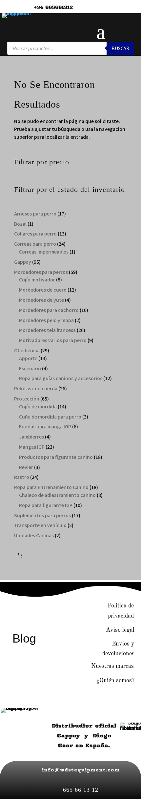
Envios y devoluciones (118, 649)
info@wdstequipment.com (81, 769)
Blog (24, 638)
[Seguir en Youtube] (50, 607)
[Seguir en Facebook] (9, 607)
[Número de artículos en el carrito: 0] (20, 555)
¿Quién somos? (115, 681)
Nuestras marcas (112, 666)
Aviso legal (120, 630)
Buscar (120, 48)
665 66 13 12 (80, 790)
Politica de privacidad (121, 611)
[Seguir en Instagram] (29, 607)
